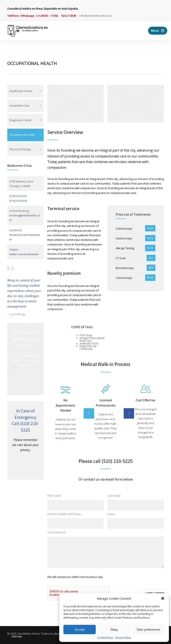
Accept (79, 629)
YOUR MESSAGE (56, 532)
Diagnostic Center (20, 120)
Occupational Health (22, 135)
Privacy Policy (123, 637)
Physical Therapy (20, 149)
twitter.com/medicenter (24, 254)
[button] (163, 598)
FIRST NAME (54, 496)
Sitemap (16, 636)
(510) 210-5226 (18, 201)
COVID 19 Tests (82, 327)
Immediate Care (19, 105)
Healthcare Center (21, 91)
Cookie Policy (105, 637)
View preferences (148, 629)
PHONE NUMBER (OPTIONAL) (64, 514)
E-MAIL (111, 514)
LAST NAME (114, 496)
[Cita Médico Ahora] (28, 30)
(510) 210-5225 (18, 196)
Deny (114, 629)
